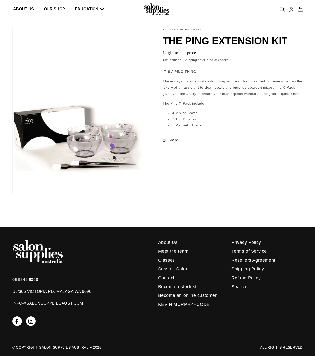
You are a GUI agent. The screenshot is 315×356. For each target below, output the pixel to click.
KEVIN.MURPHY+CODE (184, 304)
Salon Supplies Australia (65, 347)
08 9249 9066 (25, 280)
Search (238, 286)
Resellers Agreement (253, 260)
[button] (87, 9)
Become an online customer (187, 295)
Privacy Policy (246, 242)
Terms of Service (249, 251)
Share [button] (173, 140)
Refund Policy (246, 277)
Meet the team (173, 251)
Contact (166, 277)
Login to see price (179, 53)
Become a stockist (177, 286)
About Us (168, 242)
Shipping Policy (247, 268)
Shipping (190, 60)
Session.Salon (173, 268)
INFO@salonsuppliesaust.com (47, 303)
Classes (166, 260)
